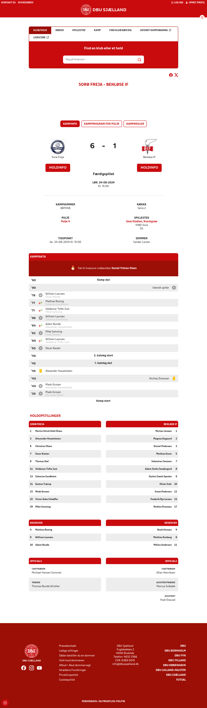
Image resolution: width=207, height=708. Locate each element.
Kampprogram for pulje (101, 124)
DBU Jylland (177, 660)
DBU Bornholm (175, 651)
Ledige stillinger (68, 651)
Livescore (39, 38)
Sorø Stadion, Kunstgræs (141, 221)
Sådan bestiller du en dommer (77, 655)
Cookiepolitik (67, 680)
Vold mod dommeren (71, 660)
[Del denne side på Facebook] (171, 75)
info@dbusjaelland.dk (125, 664)
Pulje (65, 218)
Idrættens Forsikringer (72, 670)
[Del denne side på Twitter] (176, 75)
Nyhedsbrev (25, 3)
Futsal (181, 680)
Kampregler (135, 124)
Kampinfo (70, 124)
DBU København (174, 665)
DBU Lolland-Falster (171, 670)
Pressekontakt (67, 646)
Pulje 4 (65, 221)
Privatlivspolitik (68, 675)
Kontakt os (8, 3)
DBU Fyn (180, 655)
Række (141, 204)
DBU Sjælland (176, 675)
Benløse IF (149, 157)
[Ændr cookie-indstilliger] (5, 702)
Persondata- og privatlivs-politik (103, 701)
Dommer (142, 238)
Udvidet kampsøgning (154, 30)
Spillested (141, 218)
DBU (183, 646)
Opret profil (197, 3)
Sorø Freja (58, 157)
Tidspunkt (65, 238)
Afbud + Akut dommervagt (75, 665)
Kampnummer (65, 204)
